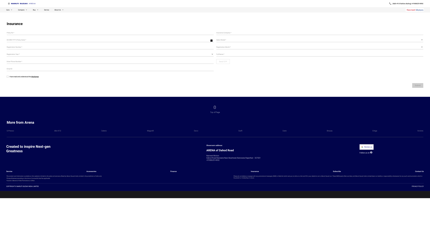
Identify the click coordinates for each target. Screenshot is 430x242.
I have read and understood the (24, 77)
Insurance (255, 171)
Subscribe (337, 171)
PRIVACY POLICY (418, 186)
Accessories (91, 171)
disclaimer (35, 77)
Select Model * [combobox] (221, 40)
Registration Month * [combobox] (223, 47)
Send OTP (223, 61)
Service (46, 10)
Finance (173, 171)
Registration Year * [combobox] (13, 54)
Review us (368, 147)
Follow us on (365, 153)
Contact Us (419, 171)
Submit (418, 85)
